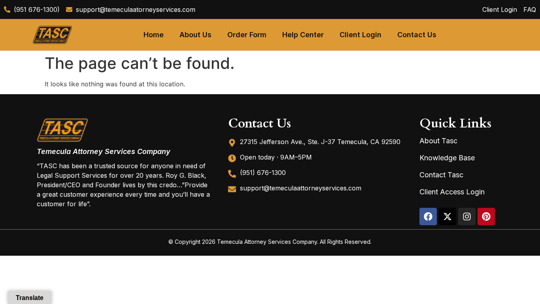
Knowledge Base (447, 158)
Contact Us (416, 34)
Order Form (246, 34)
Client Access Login (452, 192)
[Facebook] (428, 216)
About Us (195, 34)
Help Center (303, 34)
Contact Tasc (441, 175)
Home (153, 34)
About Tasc (438, 141)
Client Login (360, 34)
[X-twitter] (447, 216)
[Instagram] (467, 216)
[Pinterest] (486, 216)
